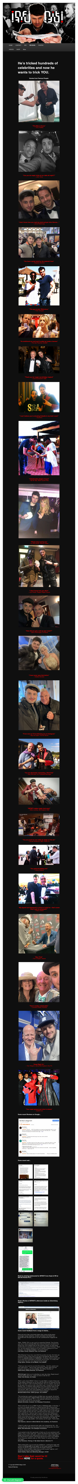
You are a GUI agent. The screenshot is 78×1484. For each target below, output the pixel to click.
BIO (25, 45)
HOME (11, 45)
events (37, 1369)
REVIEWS (32, 45)
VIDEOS (11, 49)
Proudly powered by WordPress (39, 1477)
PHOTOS (40, 45)
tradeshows (38, 1358)
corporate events (28, 1358)
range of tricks (36, 1397)
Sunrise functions (31, 1350)
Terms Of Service (13, 1467)
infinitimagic (22, 1374)
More (24, 49)
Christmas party (46, 1406)
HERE (27, 1458)
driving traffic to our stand (32, 1446)
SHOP (18, 49)
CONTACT (18, 45)
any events (32, 1419)
